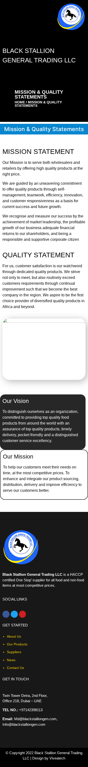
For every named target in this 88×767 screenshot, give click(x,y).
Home (20, 102)
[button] (84, 70)
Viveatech (57, 758)
